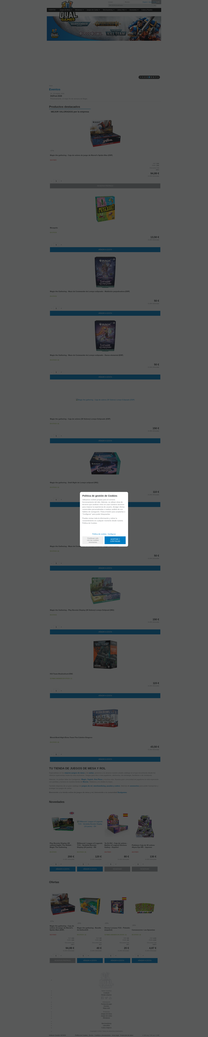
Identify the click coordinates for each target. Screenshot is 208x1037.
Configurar (112, 534)
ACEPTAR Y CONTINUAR (115, 540)
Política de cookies (99, 534)
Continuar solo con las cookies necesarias (93, 540)
